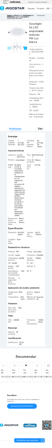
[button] (25, 48)
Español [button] (44, 2)
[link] (14, 18)
